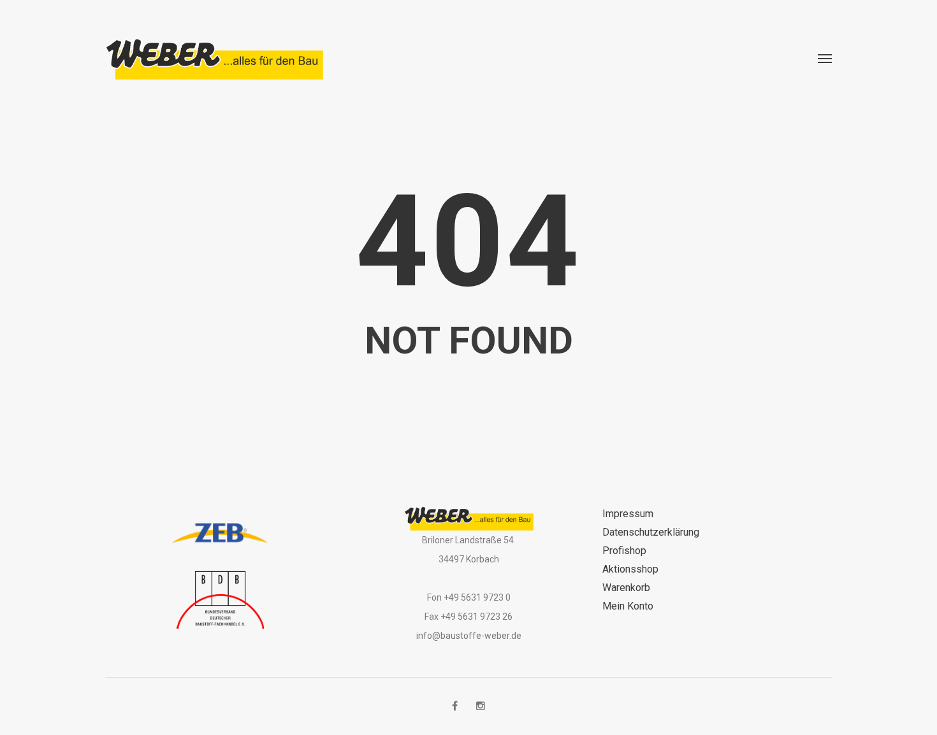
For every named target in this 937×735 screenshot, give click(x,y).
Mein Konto (627, 606)
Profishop (624, 551)
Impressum (627, 514)
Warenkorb (626, 588)
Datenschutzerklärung (650, 532)
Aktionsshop (630, 569)
